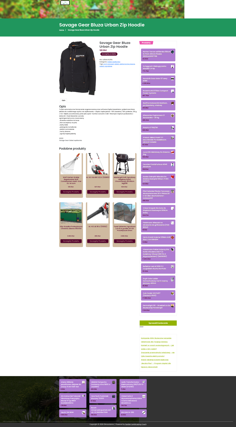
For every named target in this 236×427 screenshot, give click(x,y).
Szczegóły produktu (109, 54)
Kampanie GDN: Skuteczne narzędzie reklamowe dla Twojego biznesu (156, 340)
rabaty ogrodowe (105, 66)
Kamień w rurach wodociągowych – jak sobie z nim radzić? (157, 347)
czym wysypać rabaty (111, 64)
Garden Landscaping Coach (135, 424)
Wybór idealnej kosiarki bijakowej (154, 360)
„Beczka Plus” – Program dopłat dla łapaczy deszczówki (156, 365)
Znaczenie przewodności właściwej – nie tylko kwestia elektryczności (158, 354)
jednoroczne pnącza (127, 64)
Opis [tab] (63, 100)
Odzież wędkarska (113, 62)
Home (61, 30)
